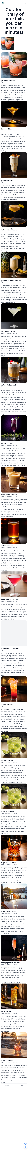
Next (22, 1085)
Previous (7, 1085)
